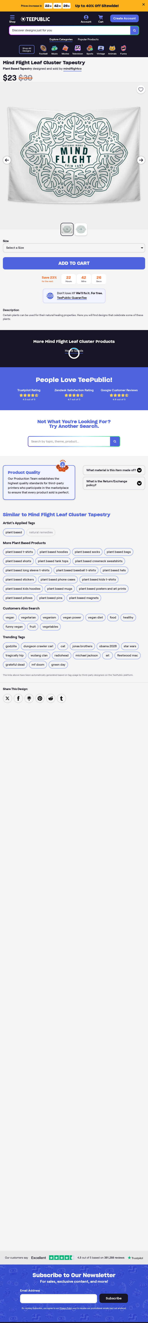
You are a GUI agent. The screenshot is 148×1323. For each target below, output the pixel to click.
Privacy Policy (66, 1308)
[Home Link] (35, 19)
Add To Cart (74, 263)
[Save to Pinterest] (40, 698)
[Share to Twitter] (7, 698)
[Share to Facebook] (18, 698)
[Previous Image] (7, 160)
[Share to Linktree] (29, 698)
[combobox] (69, 30)
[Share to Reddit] (50, 698)
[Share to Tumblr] (61, 698)
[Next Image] (141, 160)
